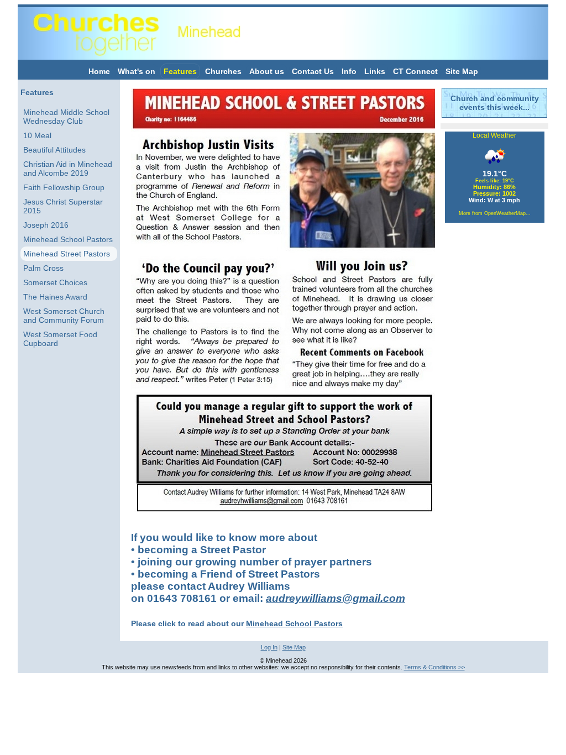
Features (180, 71)
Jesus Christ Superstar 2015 (63, 206)
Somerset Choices (55, 282)
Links (374, 71)
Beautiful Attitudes (54, 149)
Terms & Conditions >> (434, 667)
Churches (223, 71)
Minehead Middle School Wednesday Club (66, 116)
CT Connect (415, 71)
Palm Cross (43, 268)
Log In (269, 647)
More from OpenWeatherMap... (495, 213)
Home (99, 71)
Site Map (462, 71)
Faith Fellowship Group (63, 187)
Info (349, 71)
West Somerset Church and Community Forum (63, 315)
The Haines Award (55, 296)
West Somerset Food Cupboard (60, 339)
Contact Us (313, 71)
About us (266, 71)
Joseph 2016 (46, 225)
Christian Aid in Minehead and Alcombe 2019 (67, 168)
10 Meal (37, 135)
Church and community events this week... (494, 103)
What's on (136, 71)
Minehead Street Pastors (66, 253)
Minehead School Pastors (68, 239)
